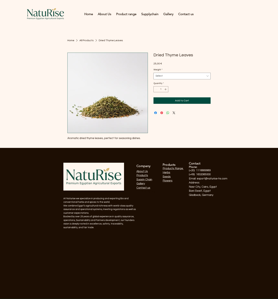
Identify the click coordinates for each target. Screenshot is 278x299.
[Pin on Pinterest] (162, 113)
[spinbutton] (161, 89)
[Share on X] (174, 113)
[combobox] (182, 76)
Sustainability (149, 191)
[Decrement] (156, 89)
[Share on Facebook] (156, 113)
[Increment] (166, 89)
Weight (157, 70)
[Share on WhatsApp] (168, 113)
